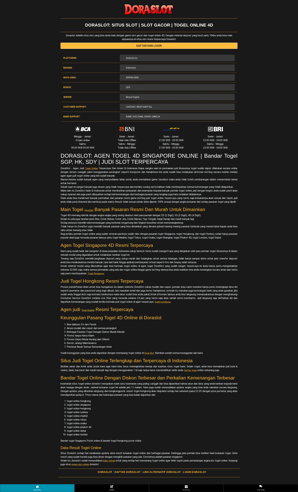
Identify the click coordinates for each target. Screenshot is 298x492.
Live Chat (260, 490)
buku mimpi (109, 460)
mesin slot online (80, 464)
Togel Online (91, 168)
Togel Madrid (87, 310)
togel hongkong (163, 302)
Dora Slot (149, 353)
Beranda (37, 490)
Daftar (111, 490)
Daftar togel (190, 370)
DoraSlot (88, 210)
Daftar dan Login (149, 45)
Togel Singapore (96, 273)
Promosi (186, 490)
